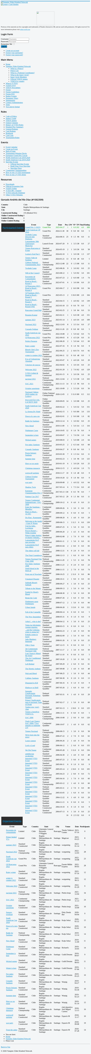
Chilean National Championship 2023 (32, 263)
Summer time (30, 459)
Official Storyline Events (19, 164)
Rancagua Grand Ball (33, 310)
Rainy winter (30, 346)
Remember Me (6, 44)
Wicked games (30, 440)
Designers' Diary (12, 98)
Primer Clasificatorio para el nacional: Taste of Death (33, 702)
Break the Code (31, 598)
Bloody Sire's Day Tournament (32, 351)
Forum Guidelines (12, 92)
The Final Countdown (33, 555)
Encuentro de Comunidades (30, 278)
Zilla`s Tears (29, 645)
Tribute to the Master (33, 588)
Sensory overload (9, 913)
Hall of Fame (11, 151)
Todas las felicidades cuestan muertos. (33, 626)
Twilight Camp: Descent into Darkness (31, 237)
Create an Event (12, 149)
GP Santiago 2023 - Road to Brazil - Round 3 (32, 295)
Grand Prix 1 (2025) (32, 227)
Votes (8, 105)
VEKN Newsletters (13, 88)
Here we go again (32, 464)
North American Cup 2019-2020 (18, 158)
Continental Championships (16, 170)
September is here (32, 435)
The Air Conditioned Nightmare (33, 659)
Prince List (14, 71)
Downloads (10, 184)
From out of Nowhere (33, 574)
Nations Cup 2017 (32, 497)
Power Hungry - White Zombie (31, 532)
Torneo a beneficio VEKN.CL (32, 713)
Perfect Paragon (31, 341)
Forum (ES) (10, 94)
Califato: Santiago (32, 678)
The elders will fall (32, 551)
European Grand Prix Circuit (16, 156)
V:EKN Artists (11, 188)
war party (28, 482)
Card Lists (9, 135)
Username (5, 39)
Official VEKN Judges (19, 79)
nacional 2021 (30, 379)
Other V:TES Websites (14, 195)
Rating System (11, 96)
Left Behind (29, 664)
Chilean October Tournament (31, 478)
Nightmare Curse (31, 430)
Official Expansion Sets (14, 186)
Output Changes (12, 123)
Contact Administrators (14, 103)
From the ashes (11, 1030)
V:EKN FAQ (11, 86)
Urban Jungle (30, 607)
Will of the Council (32, 273)
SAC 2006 (29, 718)
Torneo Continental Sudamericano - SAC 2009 (33, 502)
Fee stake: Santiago (32, 445)
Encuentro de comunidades (11, 831)
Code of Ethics (11, 116)
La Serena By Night (32, 412)
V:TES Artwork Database (15, 193)
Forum (8, 90)
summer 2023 (30, 320)
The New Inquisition (33, 617)
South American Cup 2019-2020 (18, 160)
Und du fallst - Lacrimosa (30, 527)
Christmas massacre (32, 468)
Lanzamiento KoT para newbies (32, 541)
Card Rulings (11, 131)
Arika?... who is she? (33, 621)
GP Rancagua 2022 (32, 338)
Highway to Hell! (31, 688)
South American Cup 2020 (11, 920)
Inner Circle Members (18, 77)
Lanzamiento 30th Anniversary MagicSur (32, 243)
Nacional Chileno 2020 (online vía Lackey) (31, 394)
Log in (4, 46)
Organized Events (12, 821)
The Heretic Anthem (33, 669)
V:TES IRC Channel (13, 191)
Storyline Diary (16, 168)
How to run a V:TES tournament (18, 173)
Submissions (10, 100)
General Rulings (12, 129)
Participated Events (13, 227)
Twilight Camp (30, 268)
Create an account (12, 51)
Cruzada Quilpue (31, 329)
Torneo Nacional (31, 731)
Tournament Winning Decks (16, 153)
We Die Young (30, 750)
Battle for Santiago (32, 421)
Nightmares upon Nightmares (31, 603)
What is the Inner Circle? (19, 75)
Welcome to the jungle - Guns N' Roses (33, 522)
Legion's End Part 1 (32, 254)
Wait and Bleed (31, 673)
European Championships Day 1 (33, 492)
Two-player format (13, 107)
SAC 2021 (29, 384)
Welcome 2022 (30, 370)
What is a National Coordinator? (22, 73)
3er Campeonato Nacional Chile (31, 650)
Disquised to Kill (31, 683)
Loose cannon (30, 741)
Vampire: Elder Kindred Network (18, 66)
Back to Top (5, 1047)
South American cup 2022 (11, 859)
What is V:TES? (12, 83)
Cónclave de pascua (32, 365)
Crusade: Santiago (32, 449)
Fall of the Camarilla (33, 612)
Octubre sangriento (32, 388)
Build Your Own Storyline (20, 166)
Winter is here (11, 968)
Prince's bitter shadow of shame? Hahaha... (33, 536)
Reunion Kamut (31, 315)
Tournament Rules (12, 138)
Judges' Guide (11, 118)
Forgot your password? (14, 55)
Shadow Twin (30, 487)
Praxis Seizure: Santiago (30, 454)
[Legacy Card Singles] (9, 4)
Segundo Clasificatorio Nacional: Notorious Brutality (32, 694)
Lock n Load (30, 745)
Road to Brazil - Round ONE (31, 306)
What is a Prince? (16, 69)
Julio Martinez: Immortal (30, 640)
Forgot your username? (14, 53)
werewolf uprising (32, 473)
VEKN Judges (11, 121)
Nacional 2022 (30, 324)
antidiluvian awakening (29, 755)
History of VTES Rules (14, 125)
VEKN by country (17, 81)
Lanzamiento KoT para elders (32, 546)
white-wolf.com (25, 29)
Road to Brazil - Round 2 (31, 301)
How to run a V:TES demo (16, 175)
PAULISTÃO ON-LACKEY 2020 (32, 401)
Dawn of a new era (32, 416)
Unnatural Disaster (32, 579)
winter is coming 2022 (33, 355)
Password (5, 41)
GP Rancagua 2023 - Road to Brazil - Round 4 (33, 288)
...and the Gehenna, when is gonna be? (32, 631)
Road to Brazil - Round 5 (31, 282)
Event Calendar (11, 147)
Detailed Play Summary (14, 127)
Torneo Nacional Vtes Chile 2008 (33, 560)
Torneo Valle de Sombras (31, 259)
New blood (29, 426)
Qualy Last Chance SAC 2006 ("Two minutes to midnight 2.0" (32, 724)
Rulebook (9, 133)
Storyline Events (12, 162)
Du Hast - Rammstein (33, 518)
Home (8, 64)
